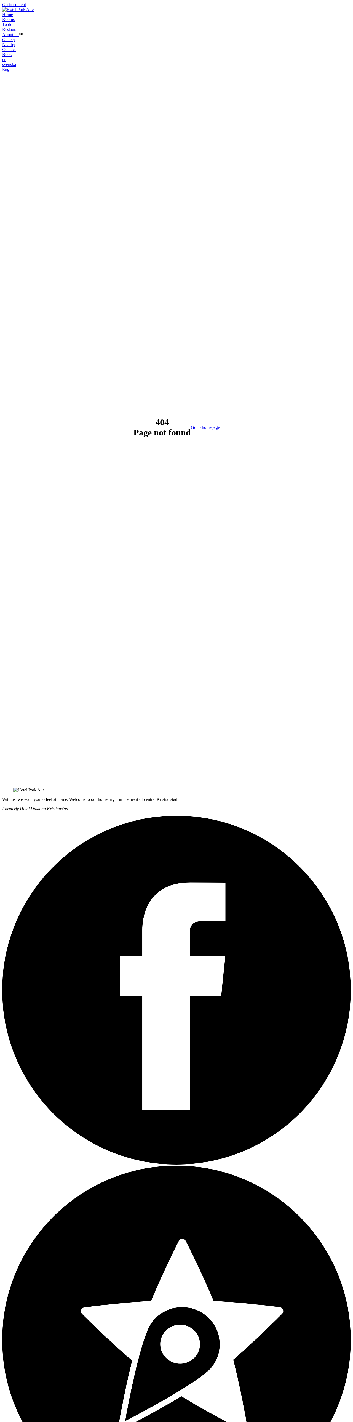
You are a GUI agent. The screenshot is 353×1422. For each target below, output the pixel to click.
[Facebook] (176, 1163)
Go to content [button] (14, 4)
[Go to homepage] (18, 9)
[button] (21, 34)
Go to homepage (205, 427)
